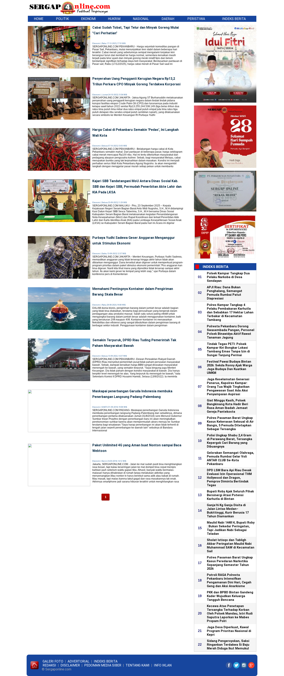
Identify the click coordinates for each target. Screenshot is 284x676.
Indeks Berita (234, 19)
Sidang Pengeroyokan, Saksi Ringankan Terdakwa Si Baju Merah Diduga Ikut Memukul (228, 644)
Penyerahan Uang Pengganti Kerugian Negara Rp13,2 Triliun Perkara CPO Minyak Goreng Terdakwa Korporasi (136, 81)
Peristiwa (196, 19)
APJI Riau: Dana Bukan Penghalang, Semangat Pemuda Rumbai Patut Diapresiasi (224, 292)
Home (38, 19)
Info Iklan (163, 665)
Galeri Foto (53, 661)
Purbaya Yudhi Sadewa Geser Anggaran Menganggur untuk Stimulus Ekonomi (133, 240)
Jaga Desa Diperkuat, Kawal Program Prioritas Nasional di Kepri (229, 631)
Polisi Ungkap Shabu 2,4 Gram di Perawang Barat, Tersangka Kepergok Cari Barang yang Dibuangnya (229, 440)
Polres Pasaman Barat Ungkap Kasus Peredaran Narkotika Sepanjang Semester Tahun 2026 (230, 563)
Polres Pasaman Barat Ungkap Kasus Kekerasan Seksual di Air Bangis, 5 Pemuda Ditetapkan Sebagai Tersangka (230, 423)
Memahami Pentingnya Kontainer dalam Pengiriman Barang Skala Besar (132, 291)
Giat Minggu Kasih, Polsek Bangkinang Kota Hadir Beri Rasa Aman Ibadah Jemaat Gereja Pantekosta (227, 406)
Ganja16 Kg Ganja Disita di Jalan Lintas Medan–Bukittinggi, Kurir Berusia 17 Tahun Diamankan (228, 510)
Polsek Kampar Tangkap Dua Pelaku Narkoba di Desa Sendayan (228, 277)
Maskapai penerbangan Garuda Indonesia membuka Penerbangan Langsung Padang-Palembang (132, 394)
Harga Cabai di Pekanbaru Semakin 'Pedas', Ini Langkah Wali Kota (135, 132)
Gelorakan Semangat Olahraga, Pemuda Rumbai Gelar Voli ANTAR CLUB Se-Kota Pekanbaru (230, 458)
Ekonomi (88, 19)
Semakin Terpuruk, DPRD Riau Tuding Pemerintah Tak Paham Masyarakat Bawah (134, 343)
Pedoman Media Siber (102, 665)
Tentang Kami (137, 665)
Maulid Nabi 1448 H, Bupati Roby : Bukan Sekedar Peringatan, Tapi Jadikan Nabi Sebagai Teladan (230, 528)
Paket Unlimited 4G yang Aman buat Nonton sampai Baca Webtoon (136, 448)
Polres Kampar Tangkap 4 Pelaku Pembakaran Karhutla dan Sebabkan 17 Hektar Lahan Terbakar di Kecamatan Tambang (230, 312)
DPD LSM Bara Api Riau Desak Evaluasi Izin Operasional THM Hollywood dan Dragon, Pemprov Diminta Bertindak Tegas (229, 477)
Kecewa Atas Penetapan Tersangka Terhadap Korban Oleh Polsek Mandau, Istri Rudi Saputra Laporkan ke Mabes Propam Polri (230, 613)
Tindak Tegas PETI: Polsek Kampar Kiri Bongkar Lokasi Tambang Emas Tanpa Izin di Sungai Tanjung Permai (228, 349)
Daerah (168, 19)
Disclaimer (70, 665)
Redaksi (49, 665)
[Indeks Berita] (45, 19)
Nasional (141, 19)
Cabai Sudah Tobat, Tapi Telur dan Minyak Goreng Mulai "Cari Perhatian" (135, 30)
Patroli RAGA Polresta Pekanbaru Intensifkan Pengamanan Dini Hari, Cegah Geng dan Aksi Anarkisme (229, 580)
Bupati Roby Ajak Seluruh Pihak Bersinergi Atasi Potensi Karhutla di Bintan (230, 495)
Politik (62, 19)
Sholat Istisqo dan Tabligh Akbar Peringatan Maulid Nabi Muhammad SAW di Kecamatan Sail (230, 545)
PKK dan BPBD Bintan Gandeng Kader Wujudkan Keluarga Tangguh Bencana (230, 596)
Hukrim (114, 19)
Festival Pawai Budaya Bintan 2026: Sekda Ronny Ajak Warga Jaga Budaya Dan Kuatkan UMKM (229, 367)
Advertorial (78, 661)
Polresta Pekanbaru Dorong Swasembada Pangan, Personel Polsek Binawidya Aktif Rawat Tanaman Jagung (230, 331)
